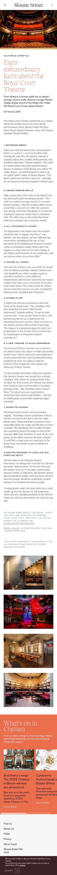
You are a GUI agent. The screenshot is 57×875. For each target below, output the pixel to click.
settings (22, 865)
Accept (9, 871)
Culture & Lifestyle (16, 56)
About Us (9, 828)
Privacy (7, 839)
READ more (10, 807)
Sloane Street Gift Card (13, 851)
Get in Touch (10, 844)
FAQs (7, 834)
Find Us (8, 823)
